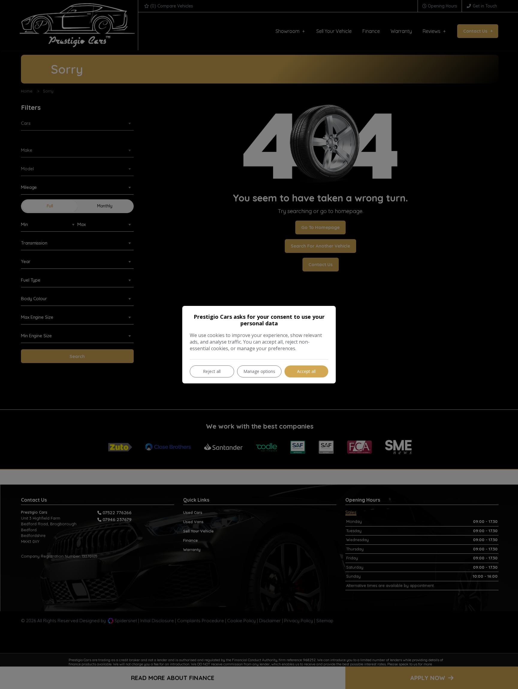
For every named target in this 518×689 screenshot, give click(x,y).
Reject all (212, 371)
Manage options (259, 371)
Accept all (306, 371)
